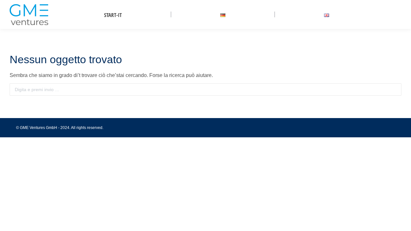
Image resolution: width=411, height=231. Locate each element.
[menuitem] (113, 15)
